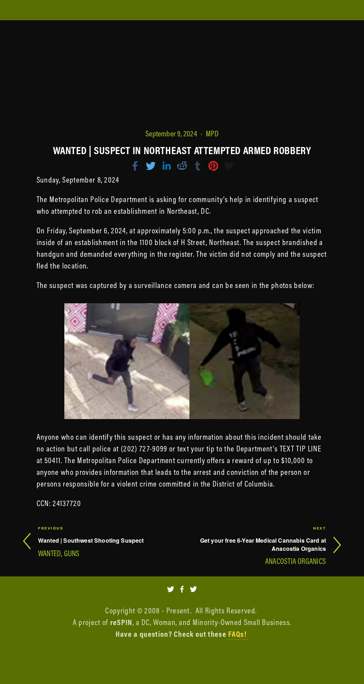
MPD (212, 134)
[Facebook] (182, 589)
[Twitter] (170, 589)
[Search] (81, 10)
